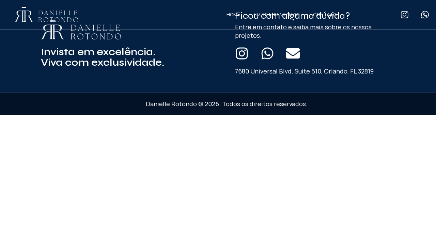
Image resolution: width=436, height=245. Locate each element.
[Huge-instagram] (404, 15)
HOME (233, 14)
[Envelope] (293, 53)
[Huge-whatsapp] (425, 15)
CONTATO (325, 14)
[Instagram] (242, 53)
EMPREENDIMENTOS (276, 14)
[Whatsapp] (267, 53)
